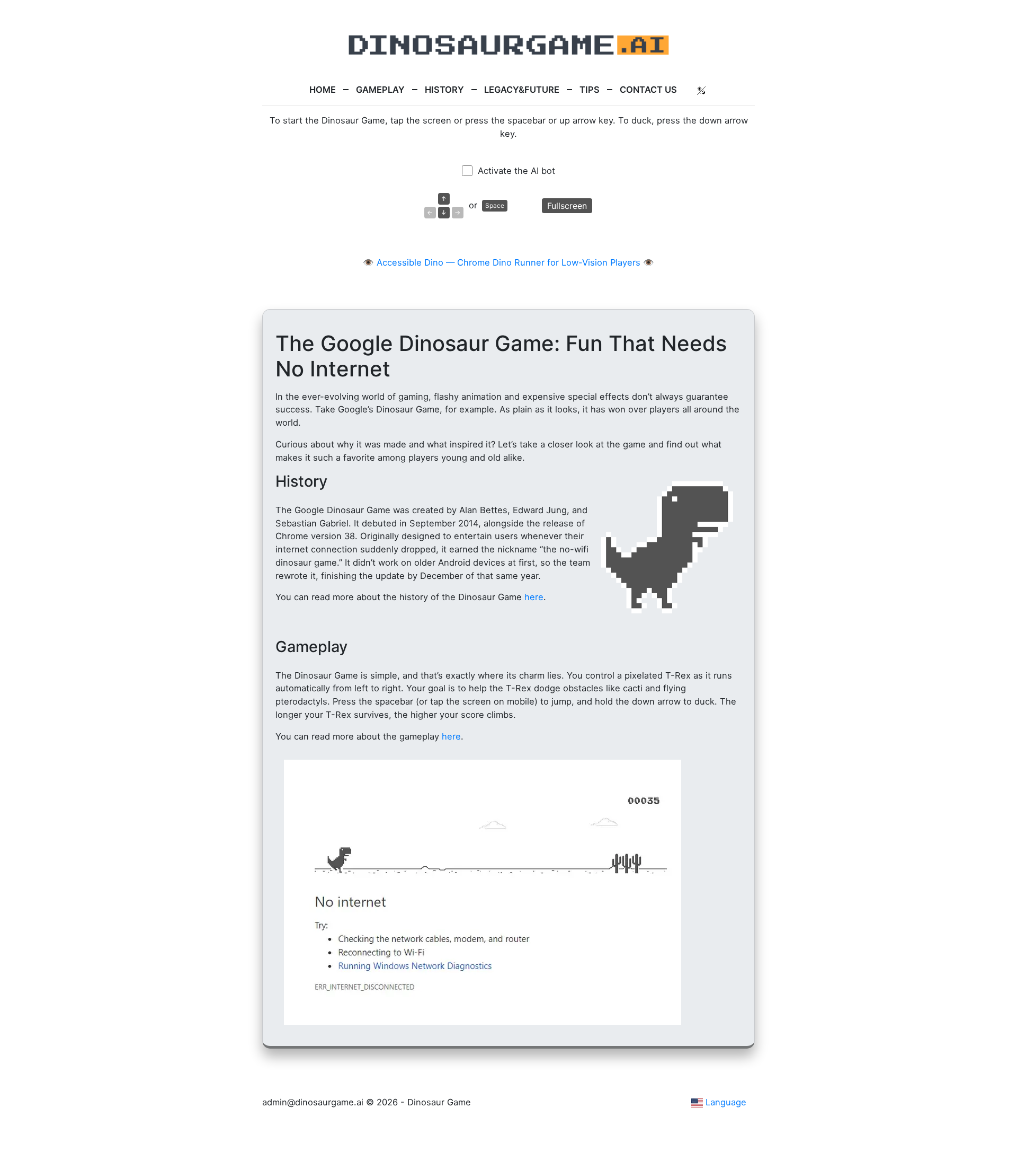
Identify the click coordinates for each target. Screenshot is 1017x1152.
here (533, 597)
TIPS (589, 89)
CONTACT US (648, 89)
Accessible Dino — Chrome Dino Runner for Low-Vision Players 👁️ (515, 262)
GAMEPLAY (380, 89)
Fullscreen (567, 205)
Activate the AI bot (516, 170)
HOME (322, 89)
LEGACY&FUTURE (521, 89)
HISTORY (444, 89)
